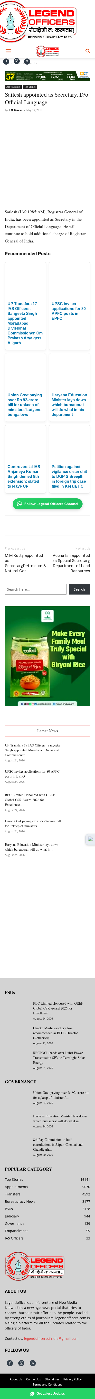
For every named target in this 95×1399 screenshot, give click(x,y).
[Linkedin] (59, 121)
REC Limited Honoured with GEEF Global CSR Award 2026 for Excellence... (30, 799)
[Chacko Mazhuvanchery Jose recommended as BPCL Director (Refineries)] (17, 1034)
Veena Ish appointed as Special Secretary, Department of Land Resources (71, 563)
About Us (16, 1379)
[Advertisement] (47, 915)
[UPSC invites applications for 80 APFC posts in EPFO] (78, 777)
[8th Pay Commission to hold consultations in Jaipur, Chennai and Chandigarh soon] (17, 1145)
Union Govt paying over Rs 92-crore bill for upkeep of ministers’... (33, 823)
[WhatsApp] (47, 121)
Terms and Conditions (47, 1384)
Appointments (13, 86)
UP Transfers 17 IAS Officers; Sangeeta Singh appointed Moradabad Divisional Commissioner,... (32, 750)
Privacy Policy (72, 1379)
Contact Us (33, 1379)
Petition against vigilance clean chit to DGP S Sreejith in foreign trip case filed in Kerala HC (69, 476)
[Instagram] (17, 61)
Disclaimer (52, 1379)
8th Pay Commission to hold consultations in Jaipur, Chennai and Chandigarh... (58, 1144)
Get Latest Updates (51, 1393)
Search (79, 589)
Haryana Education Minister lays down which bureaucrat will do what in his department (69, 405)
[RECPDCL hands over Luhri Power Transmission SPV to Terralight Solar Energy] (17, 1058)
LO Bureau (15, 110)
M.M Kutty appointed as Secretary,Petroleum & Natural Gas (25, 563)
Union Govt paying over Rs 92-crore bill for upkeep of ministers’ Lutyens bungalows (25, 405)
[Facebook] (6, 61)
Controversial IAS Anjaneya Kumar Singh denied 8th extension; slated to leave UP (24, 476)
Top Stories (30, 86)
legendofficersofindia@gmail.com (51, 1338)
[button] (8, 51)
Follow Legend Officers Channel (51, 504)
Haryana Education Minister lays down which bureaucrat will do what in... (31, 847)
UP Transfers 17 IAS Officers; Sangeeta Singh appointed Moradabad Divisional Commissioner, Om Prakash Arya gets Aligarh (25, 323)
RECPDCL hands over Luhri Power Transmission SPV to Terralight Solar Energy (59, 1057)
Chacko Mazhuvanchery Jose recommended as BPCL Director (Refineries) (55, 1033)
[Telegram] (81, 121)
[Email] (70, 121)
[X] (27, 61)
